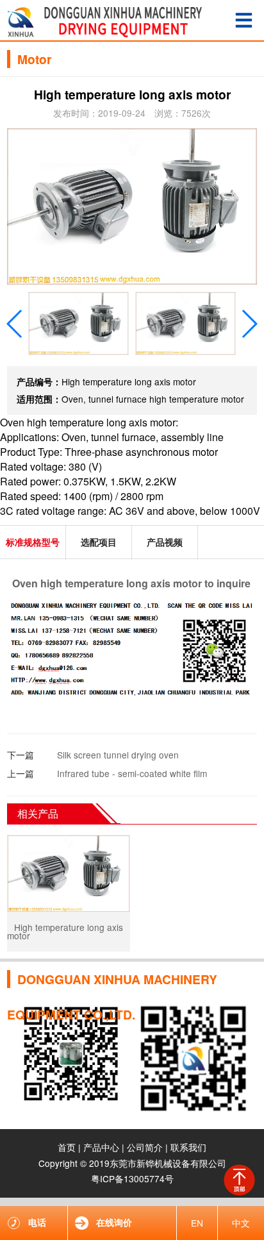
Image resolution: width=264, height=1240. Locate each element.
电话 (37, 1222)
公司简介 (145, 1147)
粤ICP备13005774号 (132, 1178)
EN (197, 1222)
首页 (67, 1147)
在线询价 (114, 1222)
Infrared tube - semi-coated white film (132, 773)
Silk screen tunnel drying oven (118, 754)
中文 (241, 1222)
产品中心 (101, 1147)
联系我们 (188, 1147)
